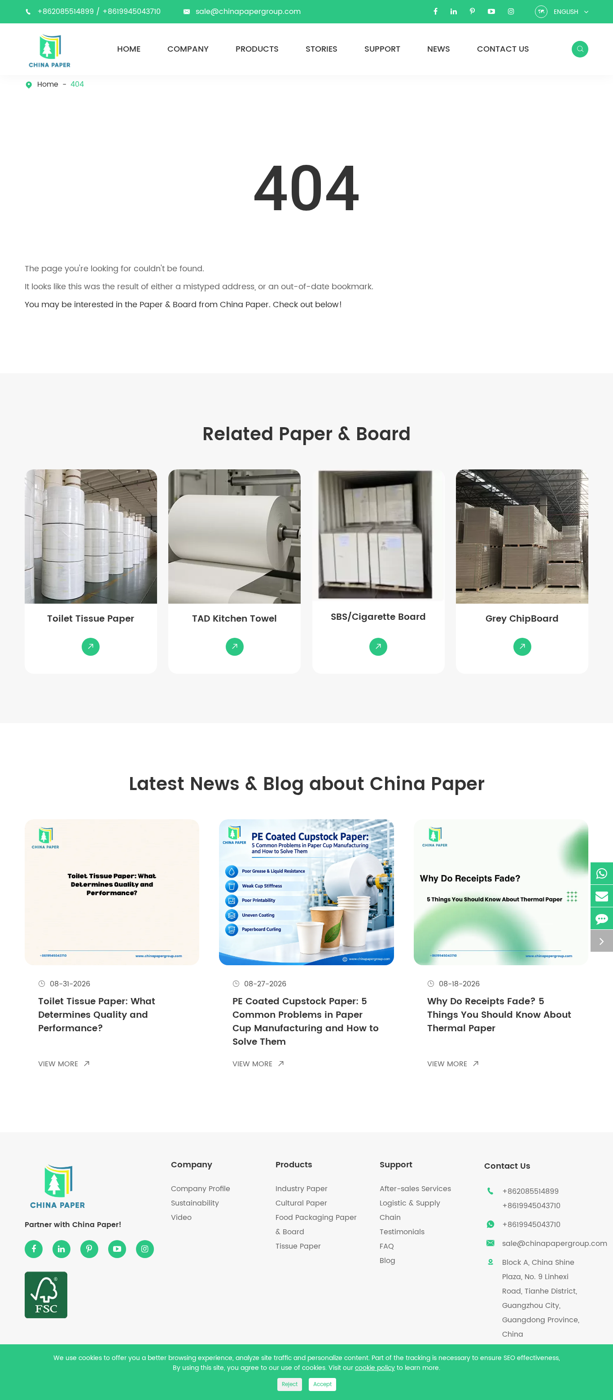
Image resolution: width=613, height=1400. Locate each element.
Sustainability (195, 1203)
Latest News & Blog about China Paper (307, 784)
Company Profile (200, 1189)
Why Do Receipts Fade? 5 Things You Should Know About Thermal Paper (499, 1015)
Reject (290, 1384)
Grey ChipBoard (522, 619)
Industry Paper (302, 1189)
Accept (322, 1384)
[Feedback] (602, 918)
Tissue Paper (298, 1246)
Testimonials (402, 1232)
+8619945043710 (131, 12)
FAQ (387, 1246)
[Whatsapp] (602, 873)
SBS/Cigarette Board (378, 617)
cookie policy (375, 1368)
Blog (387, 1261)
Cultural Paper (301, 1203)
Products (257, 49)
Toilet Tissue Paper (90, 619)
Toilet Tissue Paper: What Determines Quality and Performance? (96, 1015)
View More (64, 1064)
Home (128, 49)
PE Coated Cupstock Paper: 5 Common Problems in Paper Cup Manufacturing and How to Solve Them (305, 1022)
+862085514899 (66, 12)
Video (181, 1217)
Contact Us (503, 49)
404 (77, 84)
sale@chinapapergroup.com (248, 12)
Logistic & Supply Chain (410, 1210)
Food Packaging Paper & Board (316, 1225)
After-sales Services (415, 1189)
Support (382, 49)
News (438, 49)
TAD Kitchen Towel (234, 619)
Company (188, 49)
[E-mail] (602, 896)
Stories (321, 49)
